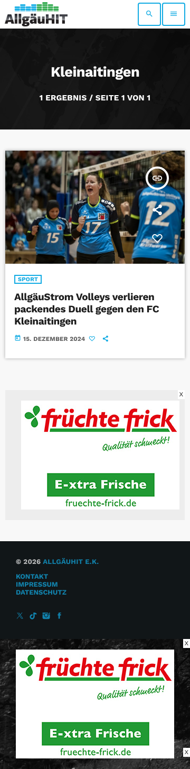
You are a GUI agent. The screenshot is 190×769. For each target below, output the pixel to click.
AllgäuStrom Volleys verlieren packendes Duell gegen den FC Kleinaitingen (86, 309)
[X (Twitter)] (20, 616)
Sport (28, 279)
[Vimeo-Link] (36, 14)
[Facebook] (59, 616)
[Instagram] (46, 616)
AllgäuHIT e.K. (71, 562)
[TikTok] (33, 616)
